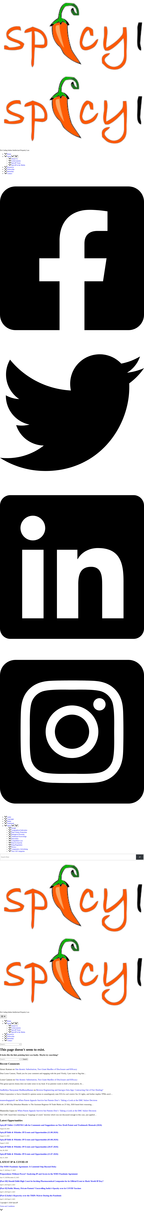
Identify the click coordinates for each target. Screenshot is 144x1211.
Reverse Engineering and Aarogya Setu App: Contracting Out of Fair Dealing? (69, 1090)
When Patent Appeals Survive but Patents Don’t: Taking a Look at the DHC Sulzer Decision (57, 1100)
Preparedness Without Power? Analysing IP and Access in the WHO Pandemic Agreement (39, 1174)
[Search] (139, 857)
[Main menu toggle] (3, 1016)
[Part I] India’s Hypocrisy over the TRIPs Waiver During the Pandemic (30, 1195)
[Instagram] (72, 813)
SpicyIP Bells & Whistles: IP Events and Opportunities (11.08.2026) (29, 1132)
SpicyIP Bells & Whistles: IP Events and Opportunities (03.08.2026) (29, 1140)
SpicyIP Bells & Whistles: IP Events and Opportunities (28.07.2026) (29, 1147)
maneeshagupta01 (7, 1100)
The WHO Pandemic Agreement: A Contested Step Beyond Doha (28, 1167)
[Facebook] (72, 340)
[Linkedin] (72, 649)
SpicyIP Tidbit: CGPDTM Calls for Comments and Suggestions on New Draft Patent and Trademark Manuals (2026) (51, 1125)
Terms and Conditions (7, 1206)
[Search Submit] (21, 1059)
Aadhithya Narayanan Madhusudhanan (16, 1090)
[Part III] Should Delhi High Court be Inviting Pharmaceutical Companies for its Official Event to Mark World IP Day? (52, 1181)
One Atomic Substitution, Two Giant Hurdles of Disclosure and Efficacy (46, 1069)
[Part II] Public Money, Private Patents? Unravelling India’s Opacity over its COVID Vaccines (40, 1188)
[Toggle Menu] (16, 156)
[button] (12, 156)
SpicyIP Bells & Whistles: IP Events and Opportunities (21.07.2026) (29, 1154)
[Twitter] (72, 484)
